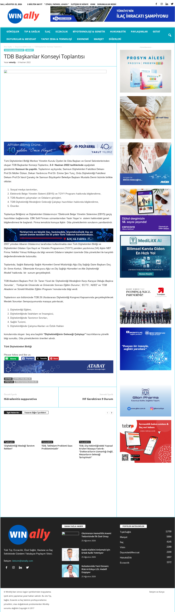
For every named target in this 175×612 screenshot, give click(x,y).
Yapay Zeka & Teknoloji (56, 39)
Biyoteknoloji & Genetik (89, 31)
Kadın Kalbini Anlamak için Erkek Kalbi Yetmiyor (96, 551)
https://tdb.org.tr (22, 379)
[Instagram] (162, 4)
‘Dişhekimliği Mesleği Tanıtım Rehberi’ (19, 447)
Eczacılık (62, 31)
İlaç (47, 31)
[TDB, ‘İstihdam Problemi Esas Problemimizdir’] (59, 430)
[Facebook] (156, 4)
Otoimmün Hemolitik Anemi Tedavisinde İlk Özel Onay (96, 535)
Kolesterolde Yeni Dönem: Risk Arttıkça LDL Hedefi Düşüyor (95, 569)
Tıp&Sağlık (9, 442)
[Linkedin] (167, 4)
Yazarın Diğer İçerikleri (35, 412)
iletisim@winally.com (22, 561)
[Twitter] (172, 4)
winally (12, 62)
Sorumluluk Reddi (106, 4)
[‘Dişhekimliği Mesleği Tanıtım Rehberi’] (21, 430)
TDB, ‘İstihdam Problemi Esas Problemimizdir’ (57, 447)
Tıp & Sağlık (32, 31)
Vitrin (122, 547)
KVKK (92, 4)
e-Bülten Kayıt (34, 4)
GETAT (156, 31)
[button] (169, 35)
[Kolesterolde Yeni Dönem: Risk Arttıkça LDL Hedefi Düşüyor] (70, 571)
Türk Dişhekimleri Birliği (26, 382)
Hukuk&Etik (118, 31)
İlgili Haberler (13, 412)
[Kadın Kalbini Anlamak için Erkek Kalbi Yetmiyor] (70, 554)
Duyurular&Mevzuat (23, 46)
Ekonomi (83, 39)
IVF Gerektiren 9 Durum (97, 399)
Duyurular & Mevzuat (21, 39)
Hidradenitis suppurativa (20, 399)
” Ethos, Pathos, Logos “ (56, 4)
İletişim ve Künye (79, 4)
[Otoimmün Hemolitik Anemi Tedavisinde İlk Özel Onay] (70, 538)
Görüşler (12, 31)
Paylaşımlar (139, 31)
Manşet (99, 39)
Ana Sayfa (8, 46)
